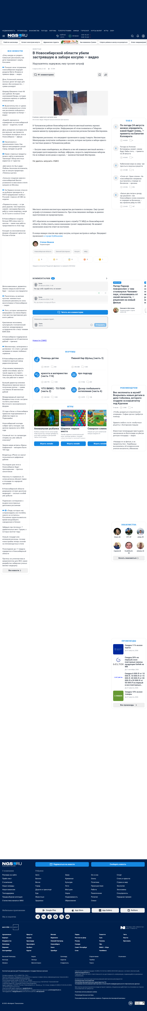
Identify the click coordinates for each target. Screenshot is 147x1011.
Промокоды (22, 31)
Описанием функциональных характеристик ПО (90, 982)
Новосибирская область (42, 251)
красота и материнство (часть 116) (54, 374)
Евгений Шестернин (63, 251)
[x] (61, 916)
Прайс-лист (7, 879)
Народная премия (124, 897)
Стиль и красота (123, 879)
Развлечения (96, 893)
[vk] (43, 916)
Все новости (15, 51)
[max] (55, 916)
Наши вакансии (8, 890)
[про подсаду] (74, 377)
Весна (37, 882)
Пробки (74, 36)
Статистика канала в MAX (12, 901)
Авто (37, 875)
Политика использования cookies (86, 992)
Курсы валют (96, 31)
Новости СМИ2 (40, 340)
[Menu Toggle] (3, 36)
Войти (41, 326)
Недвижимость (8, 31)
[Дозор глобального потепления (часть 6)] (74, 393)
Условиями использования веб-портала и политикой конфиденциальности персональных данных (107, 984)
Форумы (52, 31)
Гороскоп (85, 31)
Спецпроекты (122, 893)
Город (37, 886)
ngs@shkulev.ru (27, 988)
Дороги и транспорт (43, 890)
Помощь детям (50, 358)
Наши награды (8, 886)
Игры (106, 31)
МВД (85, 251)
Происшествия (97, 886)
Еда (36, 893)
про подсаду (85, 373)
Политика (95, 882)
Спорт (119, 875)
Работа (94, 890)
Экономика (121, 890)
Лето (67, 886)
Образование (70, 901)
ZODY (112, 31)
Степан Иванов (47, 242)
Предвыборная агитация (12, 897)
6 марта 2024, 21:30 (39, 69)
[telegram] (37, 916)
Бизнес (38, 879)
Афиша (76, 31)
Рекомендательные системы (84, 995)
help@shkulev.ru (17, 991)
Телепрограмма (64, 31)
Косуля (77, 251)
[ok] (49, 916)
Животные (39, 897)
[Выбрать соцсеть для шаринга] (105, 74)
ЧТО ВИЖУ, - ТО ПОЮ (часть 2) (53, 390)
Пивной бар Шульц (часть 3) (87, 358)
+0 (99, 293)
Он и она (94, 875)
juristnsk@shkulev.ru (54, 990)
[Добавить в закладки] (99, 74)
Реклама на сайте (9, 875)
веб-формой (40, 991)
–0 (105, 293)
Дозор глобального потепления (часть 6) (90, 390)
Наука (67, 893)
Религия (94, 897)
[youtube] (67, 916)
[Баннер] (69, 42)
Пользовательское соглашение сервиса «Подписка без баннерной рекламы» (100, 998)
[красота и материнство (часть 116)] (37, 377)
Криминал (69, 879)
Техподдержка (8, 893)
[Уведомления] (138, 36)
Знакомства (34, 31)
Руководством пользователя (84, 980)
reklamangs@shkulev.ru (82, 972)
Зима (67, 875)
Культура (68, 882)
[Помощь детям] (37, 362)
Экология (121, 886)
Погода (44, 31)
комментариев (46, 75)
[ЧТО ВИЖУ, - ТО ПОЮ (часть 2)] (37, 393)
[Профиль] (143, 36)
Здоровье (39, 901)
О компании (7, 882)
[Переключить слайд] (105, 418)
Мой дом (68, 890)
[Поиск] (132, 36)
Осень (93, 879)
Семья (93, 901)
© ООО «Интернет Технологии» (13, 1003)
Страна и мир (122, 882)
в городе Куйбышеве (53, 236)
